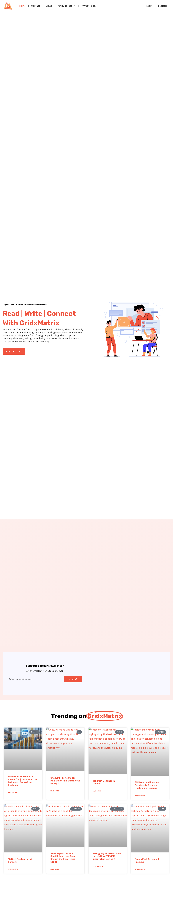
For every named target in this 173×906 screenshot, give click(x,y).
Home (22, 5)
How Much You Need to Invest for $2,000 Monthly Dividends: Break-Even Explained (22, 780)
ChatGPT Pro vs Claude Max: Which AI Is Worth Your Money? (65, 781)
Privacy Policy (88, 5)
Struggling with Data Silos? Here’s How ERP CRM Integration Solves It (108, 856)
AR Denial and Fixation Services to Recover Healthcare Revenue (147, 785)
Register (162, 5)
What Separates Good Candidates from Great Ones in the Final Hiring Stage (63, 857)
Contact (35, 5)
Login (149, 5)
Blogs (49, 5)
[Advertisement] (128, 673)
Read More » (13, 792)
